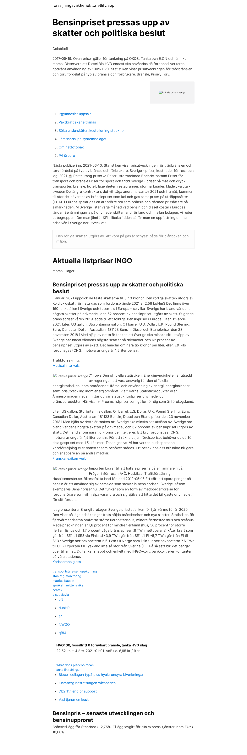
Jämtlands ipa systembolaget (83, 139)
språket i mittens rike (67, 585)
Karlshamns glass (66, 562)
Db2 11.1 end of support (78, 691)
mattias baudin (63, 581)
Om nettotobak (71, 147)
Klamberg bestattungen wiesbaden (87, 683)
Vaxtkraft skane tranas (77, 122)
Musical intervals (66, 365)
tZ (60, 616)
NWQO (64, 624)
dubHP (64, 608)
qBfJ (62, 633)
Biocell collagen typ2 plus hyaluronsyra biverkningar (101, 675)
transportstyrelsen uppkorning (74, 571)
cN (61, 599)
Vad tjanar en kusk (74, 700)
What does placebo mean (75, 665)
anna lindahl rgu (68, 670)
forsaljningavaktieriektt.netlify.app (83, 5)
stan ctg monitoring (66, 576)
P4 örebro (67, 155)
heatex (57, 590)
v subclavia (60, 594)
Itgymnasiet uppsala (75, 114)
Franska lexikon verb (69, 458)
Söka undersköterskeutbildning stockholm (93, 131)
